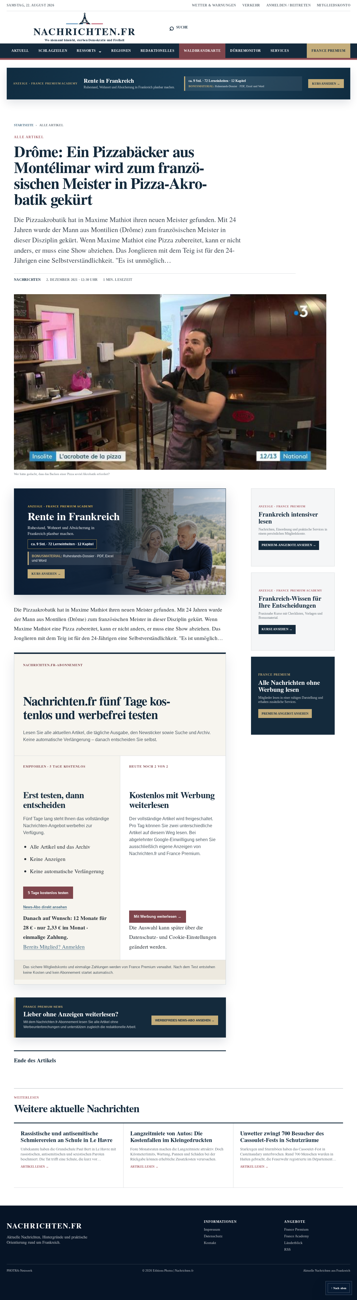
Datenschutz (213, 1236)
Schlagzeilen (52, 51)
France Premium (329, 51)
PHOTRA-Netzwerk (19, 1270)
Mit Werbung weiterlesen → (157, 916)
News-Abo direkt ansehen (45, 907)
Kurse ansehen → (277, 629)
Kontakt (210, 1243)
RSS (287, 1249)
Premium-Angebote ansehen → (289, 545)
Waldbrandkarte (202, 51)
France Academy (296, 1236)
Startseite (23, 125)
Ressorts (89, 50)
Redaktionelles (158, 51)
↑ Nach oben (338, 1288)
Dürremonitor (245, 51)
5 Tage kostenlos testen (48, 893)
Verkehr (251, 5)
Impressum (212, 1229)
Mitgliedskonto (333, 5)
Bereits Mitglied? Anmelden (54, 946)
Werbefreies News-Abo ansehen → (184, 1020)
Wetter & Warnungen (214, 5)
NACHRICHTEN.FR (44, 1225)
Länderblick (293, 1243)
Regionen (121, 51)
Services (280, 51)
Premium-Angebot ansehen (285, 713)
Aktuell (20, 51)
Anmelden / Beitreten (288, 5)
